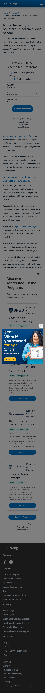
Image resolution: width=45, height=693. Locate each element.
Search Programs (22, 688)
